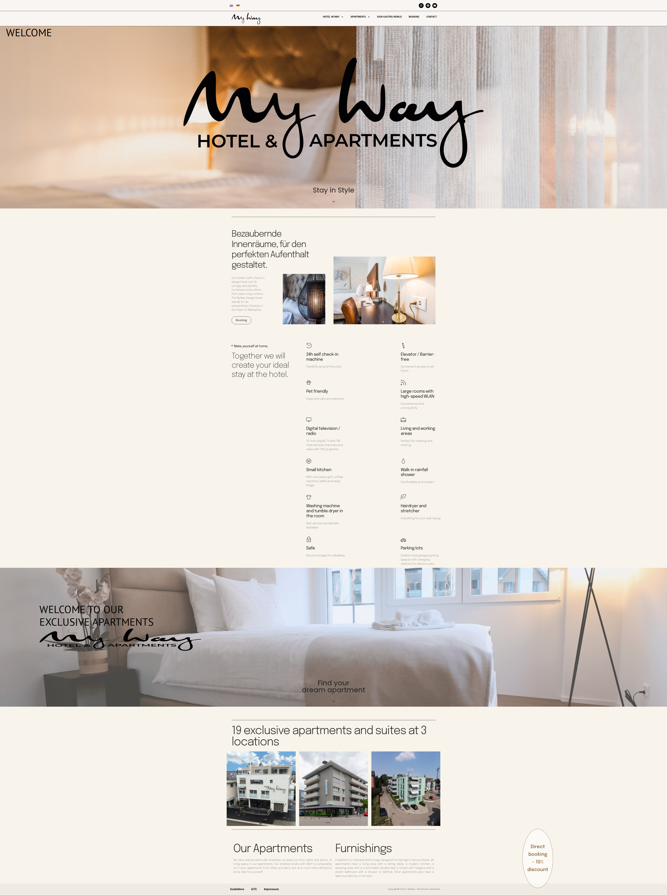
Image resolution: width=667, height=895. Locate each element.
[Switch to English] (231, 5)
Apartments (358, 16)
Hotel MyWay (331, 16)
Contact (431, 16)
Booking (414, 16)
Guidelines (237, 889)
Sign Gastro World (389, 16)
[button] (379, 321)
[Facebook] (428, 5)
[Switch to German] (238, 5)
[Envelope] (434, 5)
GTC (254, 889)
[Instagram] (421, 5)
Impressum (271, 889)
